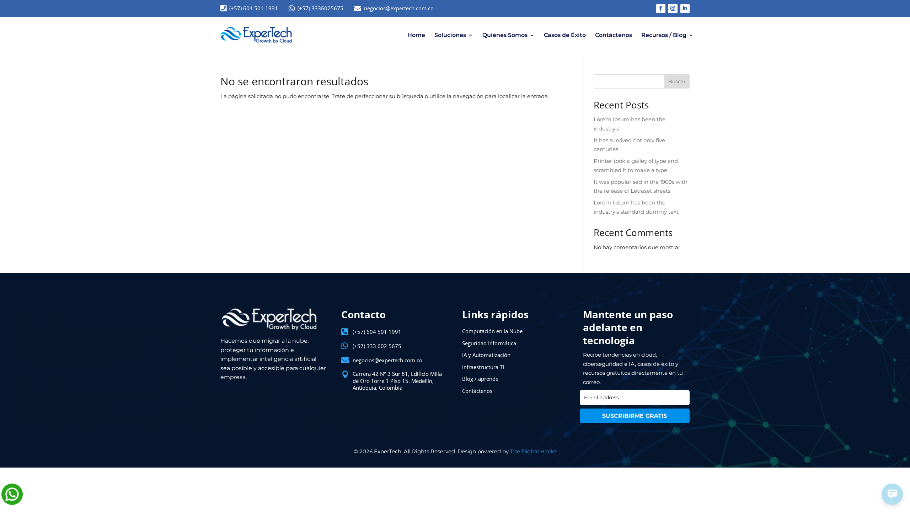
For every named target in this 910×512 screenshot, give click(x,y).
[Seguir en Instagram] (673, 8)
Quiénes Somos (505, 35)
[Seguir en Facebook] (660, 8)
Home (416, 35)
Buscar (677, 81)
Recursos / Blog (663, 35)
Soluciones (450, 35)
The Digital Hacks (533, 451)
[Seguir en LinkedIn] (685, 8)
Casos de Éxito (565, 35)
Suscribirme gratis (634, 415)
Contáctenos (613, 35)
